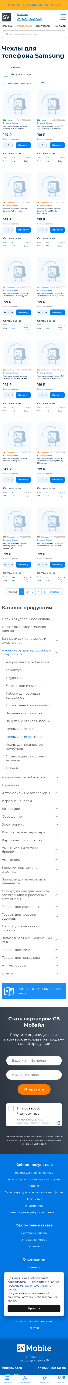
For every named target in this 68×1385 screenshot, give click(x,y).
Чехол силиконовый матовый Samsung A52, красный (15, 210)
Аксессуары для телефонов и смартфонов (26, 652)
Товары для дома (16, 950)
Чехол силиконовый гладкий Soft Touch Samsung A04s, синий (50, 377)
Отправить (34, 1089)
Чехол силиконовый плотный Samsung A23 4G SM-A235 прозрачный (15, 545)
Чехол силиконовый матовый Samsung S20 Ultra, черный (15, 127)
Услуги (7, 973)
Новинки (7, 26)
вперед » (55, 591)
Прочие (12, 768)
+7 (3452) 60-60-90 (29, 19)
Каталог (34, 1186)
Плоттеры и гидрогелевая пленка (24, 628)
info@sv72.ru (12, 1368)
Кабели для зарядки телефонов (23, 695)
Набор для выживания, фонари (21, 928)
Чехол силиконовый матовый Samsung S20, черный (15, 460)
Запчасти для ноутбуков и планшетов (23, 881)
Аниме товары (14, 965)
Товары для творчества (21, 907)
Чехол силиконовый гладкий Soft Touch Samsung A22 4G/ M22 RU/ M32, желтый (50, 461)
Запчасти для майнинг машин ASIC (27, 940)
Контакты (60, 26)
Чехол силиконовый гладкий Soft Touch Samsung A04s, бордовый (16, 295)
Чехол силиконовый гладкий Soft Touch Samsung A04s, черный (50, 127)
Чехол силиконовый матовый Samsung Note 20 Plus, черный (15, 377)
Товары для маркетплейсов (34, 1172)
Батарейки (11, 809)
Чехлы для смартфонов (25, 737)
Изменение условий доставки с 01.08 (34, 4)
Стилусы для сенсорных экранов (26, 758)
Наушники (15, 678)
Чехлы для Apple (20, 729)
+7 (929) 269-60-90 (52, 1368)
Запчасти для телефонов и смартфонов (24, 640)
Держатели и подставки (26, 686)
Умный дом (11, 860)
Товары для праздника (21, 957)
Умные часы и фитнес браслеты (20, 850)
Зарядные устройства (24, 713)
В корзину (23, 145)
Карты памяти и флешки (22, 840)
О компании (34, 1259)
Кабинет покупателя (34, 1165)
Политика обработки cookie (34, 1321)
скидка (15, 67)
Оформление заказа (34, 1225)
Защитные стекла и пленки (29, 721)
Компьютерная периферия (24, 832)
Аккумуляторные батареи (27, 662)
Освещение (12, 816)
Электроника (13, 824)
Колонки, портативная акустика (20, 869)
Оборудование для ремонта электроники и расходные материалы (25, 895)
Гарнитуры (15, 670)
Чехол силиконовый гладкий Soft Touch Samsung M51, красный (50, 544)
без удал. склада (21, 74)
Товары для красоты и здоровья (20, 916)
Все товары (43, 26)
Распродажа (24, 26)
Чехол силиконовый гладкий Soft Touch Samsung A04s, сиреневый (50, 295)
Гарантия (34, 1246)
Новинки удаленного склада (26, 619)
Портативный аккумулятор (28, 705)
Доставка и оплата (34, 1233)
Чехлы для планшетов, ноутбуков (24, 746)
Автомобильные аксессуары (26, 793)
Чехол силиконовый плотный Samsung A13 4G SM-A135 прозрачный (49, 211)
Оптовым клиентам (34, 1239)
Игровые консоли (17, 801)
